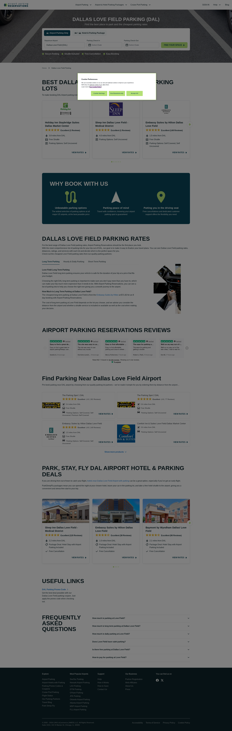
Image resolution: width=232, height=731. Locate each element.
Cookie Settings (99, 93)
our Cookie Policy (95, 87)
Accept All (134, 93)
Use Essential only (116, 93)
